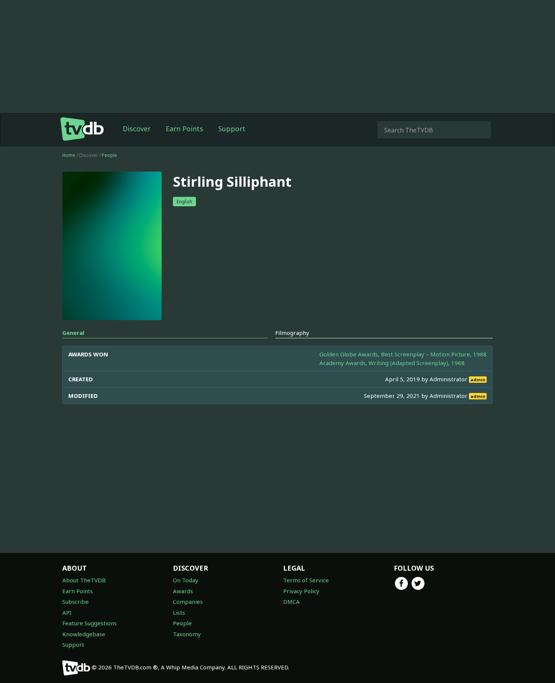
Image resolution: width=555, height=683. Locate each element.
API (66, 612)
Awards (183, 591)
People (109, 155)
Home (68, 155)
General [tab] (73, 332)
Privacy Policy (301, 591)
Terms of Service (306, 580)
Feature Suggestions (89, 623)
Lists (179, 612)
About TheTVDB (84, 580)
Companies (188, 601)
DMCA (291, 601)
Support (231, 128)
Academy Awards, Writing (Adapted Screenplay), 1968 (392, 363)
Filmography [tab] (292, 332)
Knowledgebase (83, 634)
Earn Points (184, 128)
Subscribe (75, 601)
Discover (137, 128)
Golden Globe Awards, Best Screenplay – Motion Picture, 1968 (403, 354)
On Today (185, 580)
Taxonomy (187, 634)
